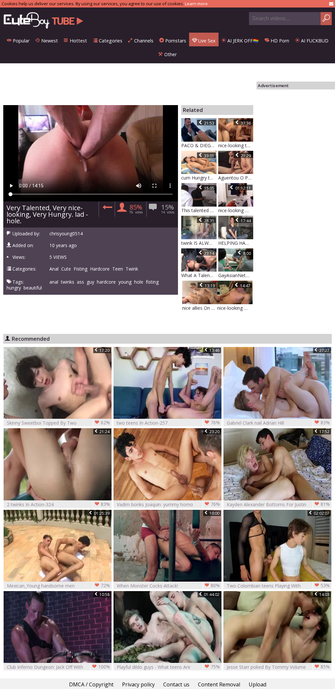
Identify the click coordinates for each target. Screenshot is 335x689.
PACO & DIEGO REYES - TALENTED (199, 145)
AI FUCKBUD (314, 41)
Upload (257, 684)
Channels (143, 41)
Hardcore (100, 269)
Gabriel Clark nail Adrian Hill (278, 422)
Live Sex (206, 41)
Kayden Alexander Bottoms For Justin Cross (278, 504)
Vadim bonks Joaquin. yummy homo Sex (168, 504)
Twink (132, 269)
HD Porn (279, 41)
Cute (66, 269)
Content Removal (219, 684)
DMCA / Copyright (91, 684)
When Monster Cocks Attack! (168, 585)
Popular (20, 41)
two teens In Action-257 (168, 422)
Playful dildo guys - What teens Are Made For (168, 667)
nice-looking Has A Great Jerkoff (236, 210)
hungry (14, 288)
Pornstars (175, 41)
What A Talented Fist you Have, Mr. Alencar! (199, 275)
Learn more (196, 4)
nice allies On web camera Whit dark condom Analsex (200, 308)
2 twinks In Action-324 (58, 504)
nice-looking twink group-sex (236, 145)
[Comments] (106, 209)
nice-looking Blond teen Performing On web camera (235, 308)
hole (138, 282)
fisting (152, 282)
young (125, 282)
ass (80, 282)
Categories (109, 41)
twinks (67, 282)
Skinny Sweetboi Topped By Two (58, 422)
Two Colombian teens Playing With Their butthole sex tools (278, 585)
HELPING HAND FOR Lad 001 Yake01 (236, 243)
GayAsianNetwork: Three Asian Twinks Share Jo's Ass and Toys (236, 275)
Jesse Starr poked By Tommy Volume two (278, 667)
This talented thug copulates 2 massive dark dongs (199, 210)
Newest (49, 41)
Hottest (77, 41)
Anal (54, 269)
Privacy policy (138, 684)
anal (53, 282)
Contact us (176, 684)
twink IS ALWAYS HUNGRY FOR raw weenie (199, 243)
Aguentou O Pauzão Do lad (236, 178)
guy (90, 282)
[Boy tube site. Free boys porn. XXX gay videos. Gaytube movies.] (43, 20)
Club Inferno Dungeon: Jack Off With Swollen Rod (58, 667)
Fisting (80, 269)
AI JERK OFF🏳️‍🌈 (242, 41)
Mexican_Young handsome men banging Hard (58, 585)
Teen (117, 269)
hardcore (106, 282)
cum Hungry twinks (199, 178)
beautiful (33, 288)
